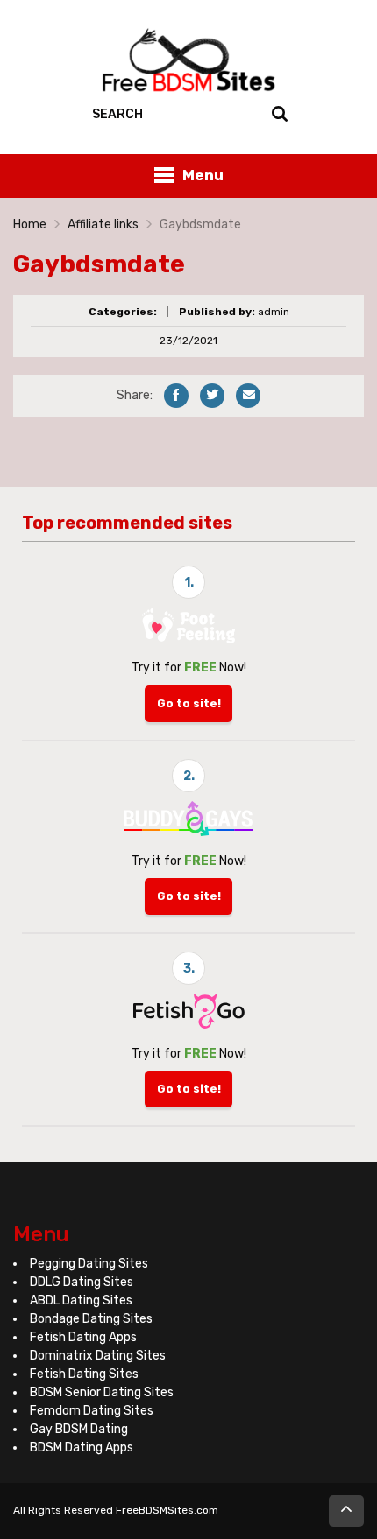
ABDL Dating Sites (81, 1300)
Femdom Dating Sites (91, 1410)
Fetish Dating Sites (84, 1374)
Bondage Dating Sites (91, 1318)
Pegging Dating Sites (89, 1263)
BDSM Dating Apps (81, 1447)
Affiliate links (103, 224)
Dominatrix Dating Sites (98, 1355)
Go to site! (189, 703)
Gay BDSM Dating (79, 1429)
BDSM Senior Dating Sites (102, 1392)
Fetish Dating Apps (83, 1337)
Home (29, 224)
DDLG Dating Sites (81, 1282)
